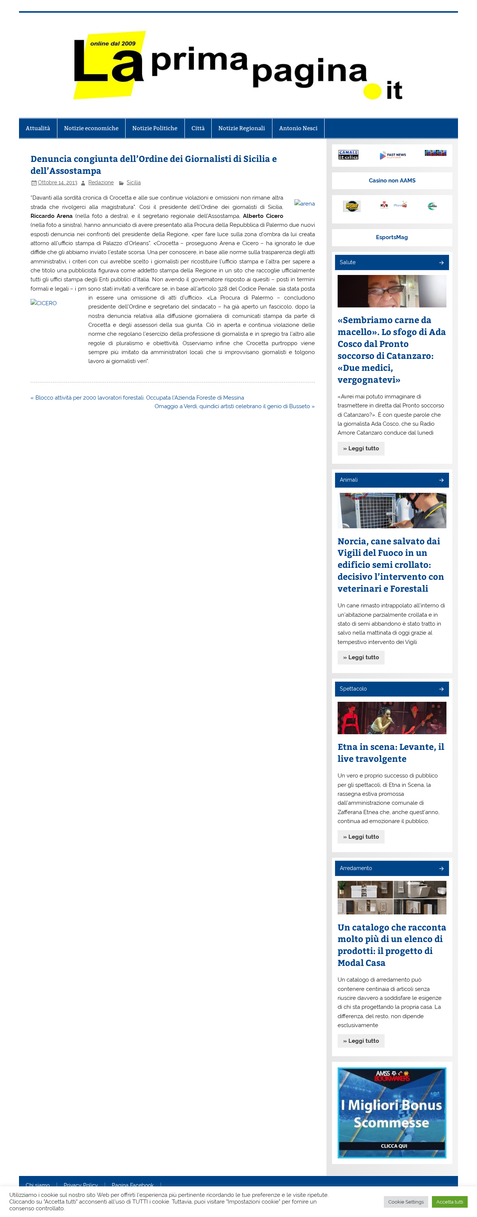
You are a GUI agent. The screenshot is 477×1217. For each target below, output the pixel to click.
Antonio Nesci (298, 128)
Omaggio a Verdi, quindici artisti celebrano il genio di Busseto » (235, 406)
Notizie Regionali (241, 128)
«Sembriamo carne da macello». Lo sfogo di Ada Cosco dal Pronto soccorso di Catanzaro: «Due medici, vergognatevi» (392, 349)
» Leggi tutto (361, 448)
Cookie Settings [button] (406, 1202)
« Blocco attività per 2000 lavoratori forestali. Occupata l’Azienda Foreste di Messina (137, 397)
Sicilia (134, 182)
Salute (348, 262)
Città (198, 128)
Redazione (101, 182)
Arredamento (356, 868)
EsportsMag (392, 237)
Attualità (38, 128)
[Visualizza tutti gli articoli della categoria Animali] (441, 481)
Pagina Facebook (133, 1185)
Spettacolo (353, 689)
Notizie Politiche (154, 128)
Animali (349, 480)
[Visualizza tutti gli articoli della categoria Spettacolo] (441, 689)
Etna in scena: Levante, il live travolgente (391, 752)
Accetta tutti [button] (449, 1202)
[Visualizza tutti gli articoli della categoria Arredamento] (441, 869)
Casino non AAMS (392, 180)
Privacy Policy (81, 1185)
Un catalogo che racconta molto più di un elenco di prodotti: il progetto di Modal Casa (392, 945)
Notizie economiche (91, 128)
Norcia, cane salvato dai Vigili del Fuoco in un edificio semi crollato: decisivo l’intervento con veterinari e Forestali (391, 564)
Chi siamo (38, 1185)
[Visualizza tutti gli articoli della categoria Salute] (441, 263)
